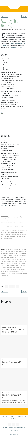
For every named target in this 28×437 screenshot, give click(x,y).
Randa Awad (4, 29)
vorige (24, 16)
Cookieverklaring (14, 434)
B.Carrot (11, 29)
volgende (4, 16)
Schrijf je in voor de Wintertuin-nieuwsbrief (14, 427)
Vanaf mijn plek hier (16, 47)
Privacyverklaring (14, 431)
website (3, 205)
